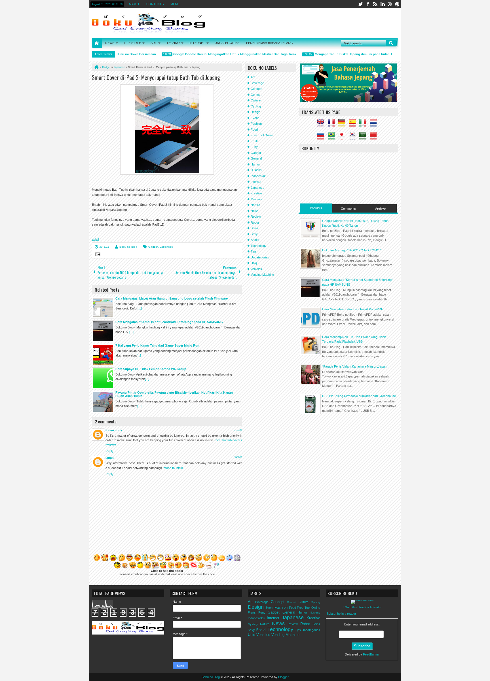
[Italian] (364, 124)
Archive (380, 208)
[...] (140, 308)
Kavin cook (113, 430)
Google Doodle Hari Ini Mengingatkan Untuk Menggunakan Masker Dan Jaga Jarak (227, 54)
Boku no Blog (128, 246)
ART (154, 42)
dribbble (390, 4)
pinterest (397, 4)
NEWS (109, 42)
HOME (97, 43)
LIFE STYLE (132, 42)
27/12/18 (238, 429)
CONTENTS (155, 4)
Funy (254, 146)
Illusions (256, 170)
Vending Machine (262, 274)
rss (375, 4)
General (256, 158)
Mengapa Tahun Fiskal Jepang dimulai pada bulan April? (349, 54)
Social (255, 239)
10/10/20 (238, 457)
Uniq (254, 263)
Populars (316, 208)
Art (253, 77)
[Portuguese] (332, 137)
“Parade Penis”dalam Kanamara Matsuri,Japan (354, 366)
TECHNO (173, 42)
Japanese (166, 246)
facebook (367, 4)
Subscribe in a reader (341, 613)
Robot (255, 222)
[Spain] (353, 124)
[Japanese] (343, 137)
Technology (259, 245)
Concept (256, 88)
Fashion (256, 123)
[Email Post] (97, 255)
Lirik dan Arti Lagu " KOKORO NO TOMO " (351, 250)
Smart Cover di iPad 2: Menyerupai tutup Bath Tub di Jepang (156, 77)
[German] (343, 124)
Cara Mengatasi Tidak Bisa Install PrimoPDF (352, 309)
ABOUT (134, 4)
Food (254, 129)
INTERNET (197, 42)
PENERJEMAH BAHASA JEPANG (269, 42)
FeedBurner (371, 654)
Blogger (283, 677)
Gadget (153, 246)
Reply (109, 451)
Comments (348, 208)
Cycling (256, 106)
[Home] (96, 67)
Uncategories (260, 257)
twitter (360, 4)
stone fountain (173, 468)
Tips (254, 251)
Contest (256, 94)
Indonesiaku (259, 176)
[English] (322, 124)
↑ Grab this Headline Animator (362, 607)
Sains (254, 228)
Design (255, 112)
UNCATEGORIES (227, 42)
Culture (256, 100)
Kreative (256, 193)
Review (256, 216)
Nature (255, 205)
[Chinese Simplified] (374, 137)
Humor (255, 164)
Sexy (254, 234)
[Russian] (322, 137)
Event (255, 118)
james (109, 457)
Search (391, 43)
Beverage (257, 83)
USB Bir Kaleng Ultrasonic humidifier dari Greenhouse (359, 396)
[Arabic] (364, 137)
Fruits (255, 141)
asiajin (96, 239)
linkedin (382, 4)
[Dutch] (374, 124)
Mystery (256, 199)
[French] (332, 124)
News (255, 211)
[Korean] (353, 137)
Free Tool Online (262, 135)
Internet (256, 181)
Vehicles (256, 269)
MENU (174, 4)
